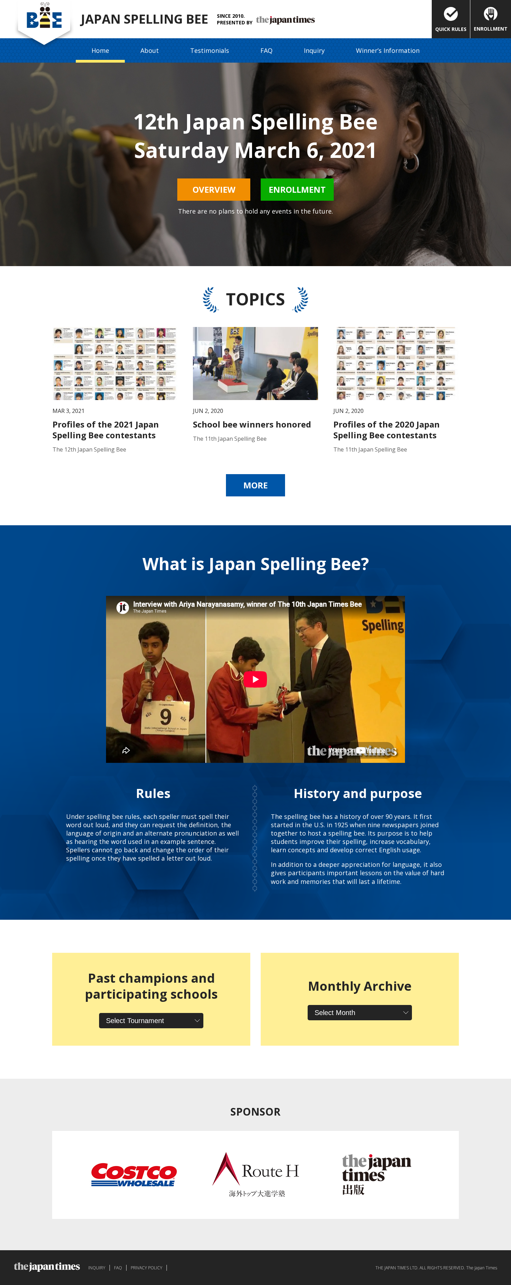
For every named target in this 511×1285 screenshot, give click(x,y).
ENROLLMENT (491, 28)
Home (100, 50)
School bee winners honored (252, 424)
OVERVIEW (214, 189)
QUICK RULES (451, 29)
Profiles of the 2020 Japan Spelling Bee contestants (386, 429)
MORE (255, 485)
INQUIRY (96, 1268)
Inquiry (314, 50)
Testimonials (209, 50)
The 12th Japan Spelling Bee (89, 449)
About (149, 50)
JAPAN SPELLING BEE (144, 19)
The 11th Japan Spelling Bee (230, 438)
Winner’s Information (388, 50)
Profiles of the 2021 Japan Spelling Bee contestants (105, 429)
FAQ (266, 50)
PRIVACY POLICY (146, 1268)
